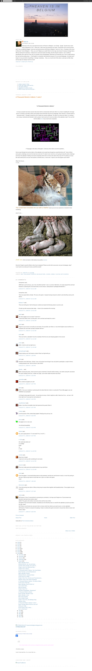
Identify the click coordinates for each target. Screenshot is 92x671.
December (21, 554)
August (20, 561)
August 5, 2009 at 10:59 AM (27, 320)
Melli (20, 387)
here (42, 118)
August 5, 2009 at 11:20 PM (27, 451)
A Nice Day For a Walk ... (24, 576)
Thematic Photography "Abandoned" (27, 590)
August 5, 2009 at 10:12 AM (27, 298)
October (21, 558)
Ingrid (20, 314)
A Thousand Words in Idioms (25, 592)
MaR (20, 359)
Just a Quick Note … (23, 585)
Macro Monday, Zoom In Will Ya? (26, 584)
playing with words (62, 274)
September (21, 559)
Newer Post (18, 517)
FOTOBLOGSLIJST (20, 626)
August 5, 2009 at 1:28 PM (27, 355)
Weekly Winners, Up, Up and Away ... (27, 564)
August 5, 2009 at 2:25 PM (27, 375)
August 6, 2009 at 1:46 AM (27, 481)
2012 (18, 548)
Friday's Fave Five (22, 588)
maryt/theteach (22, 403)
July (20, 610)
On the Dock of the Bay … (24, 582)
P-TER (20, 439)
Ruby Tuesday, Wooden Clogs (25, 593)
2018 (18, 544)
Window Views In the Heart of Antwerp (27, 579)
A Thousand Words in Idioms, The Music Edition (29, 581)
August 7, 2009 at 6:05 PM (27, 511)
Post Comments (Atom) (27, 520)
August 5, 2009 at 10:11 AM (27, 288)
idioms (48, 274)
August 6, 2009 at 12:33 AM (27, 469)
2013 (18, 547)
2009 (18, 553)
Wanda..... (21, 369)
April (20, 615)
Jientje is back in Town (23, 84)
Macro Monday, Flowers (24, 573)
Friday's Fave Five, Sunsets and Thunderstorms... (30, 578)
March (20, 616)
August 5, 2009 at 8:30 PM (27, 415)
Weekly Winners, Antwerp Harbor (26, 575)
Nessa (20, 419)
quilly (20, 334)
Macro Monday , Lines (23, 595)
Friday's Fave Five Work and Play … (27, 567)
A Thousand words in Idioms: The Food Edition (29, 570)
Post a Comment (20, 515)
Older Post (72, 517)
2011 (18, 550)
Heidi (20, 473)
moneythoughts (22, 351)
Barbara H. (21, 302)
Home (45, 517)
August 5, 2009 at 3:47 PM (27, 384)
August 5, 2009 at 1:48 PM (27, 365)
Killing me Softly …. (23, 606)
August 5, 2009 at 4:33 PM (27, 399)
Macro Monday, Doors (23, 562)
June (20, 612)
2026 (18, 542)
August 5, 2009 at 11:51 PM (27, 461)
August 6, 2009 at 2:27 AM (27, 491)
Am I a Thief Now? (22, 609)
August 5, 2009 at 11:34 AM (27, 347)
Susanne (21, 465)
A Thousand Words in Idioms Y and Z (27, 602)
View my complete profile (24, 61)
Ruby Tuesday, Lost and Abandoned (27, 571)
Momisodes (21, 485)
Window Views (22, 601)
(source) (45, 260)
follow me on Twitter (70, 530)
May (20, 613)
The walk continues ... (23, 86)
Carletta (20, 455)
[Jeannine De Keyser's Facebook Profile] (17, 636)
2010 (18, 551)
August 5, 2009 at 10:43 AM (27, 310)
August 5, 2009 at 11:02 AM (27, 330)
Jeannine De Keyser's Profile (20, 633)
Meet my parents (22, 587)
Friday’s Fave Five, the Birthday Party (27, 599)
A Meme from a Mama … (24, 568)
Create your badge (29, 633)
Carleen (21, 411)
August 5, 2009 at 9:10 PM (27, 427)
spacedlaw (21, 379)
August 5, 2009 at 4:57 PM (27, 407)
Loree (20, 342)
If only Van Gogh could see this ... (26, 85)
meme (53, 274)
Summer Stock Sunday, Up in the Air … (27, 565)
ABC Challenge (26, 274)
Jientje (25, 41)
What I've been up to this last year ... (26, 89)
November (21, 556)
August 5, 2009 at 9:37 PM (27, 435)
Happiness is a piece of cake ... (25, 88)
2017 (18, 545)
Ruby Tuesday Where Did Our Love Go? (28, 604)
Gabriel (20, 431)
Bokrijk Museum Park (38, 274)
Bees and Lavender (23, 596)
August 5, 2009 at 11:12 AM (27, 339)
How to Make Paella (23, 598)
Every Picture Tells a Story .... (25, 607)
